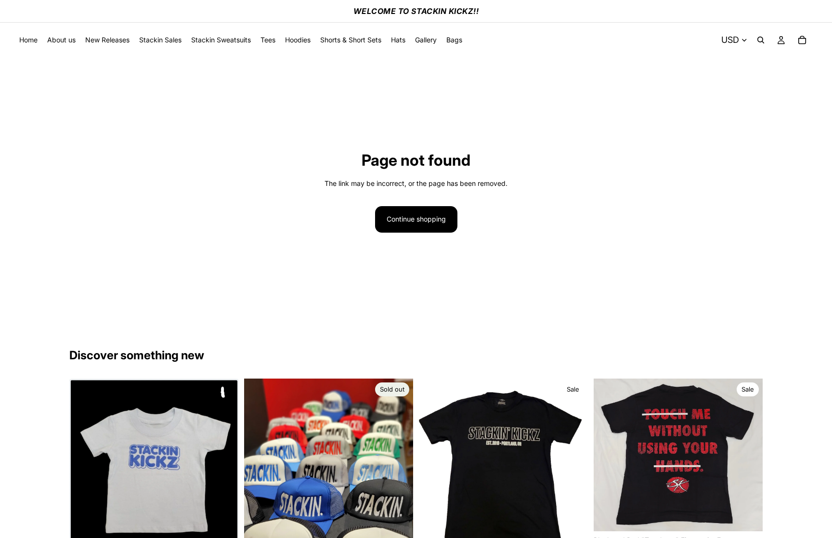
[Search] (760, 40)
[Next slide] (748, 454)
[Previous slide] (608, 454)
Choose (755, 516)
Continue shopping (416, 219)
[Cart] (802, 40)
